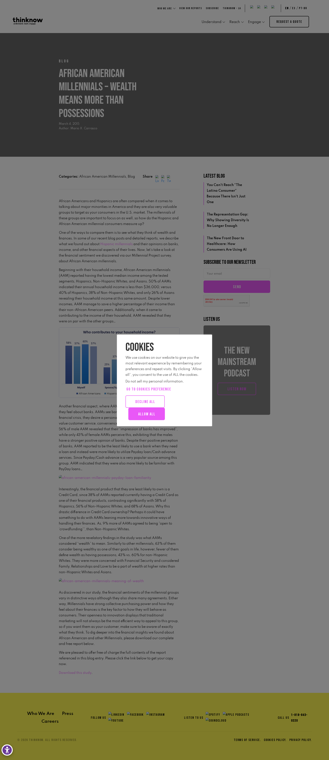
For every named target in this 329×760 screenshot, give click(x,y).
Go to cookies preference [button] (148, 389)
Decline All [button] (145, 401)
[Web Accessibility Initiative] (8, 750)
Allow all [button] (146, 414)
